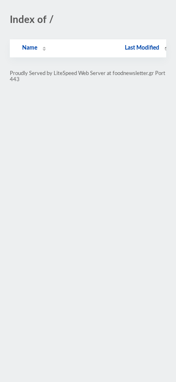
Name (29, 48)
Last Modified (142, 48)
